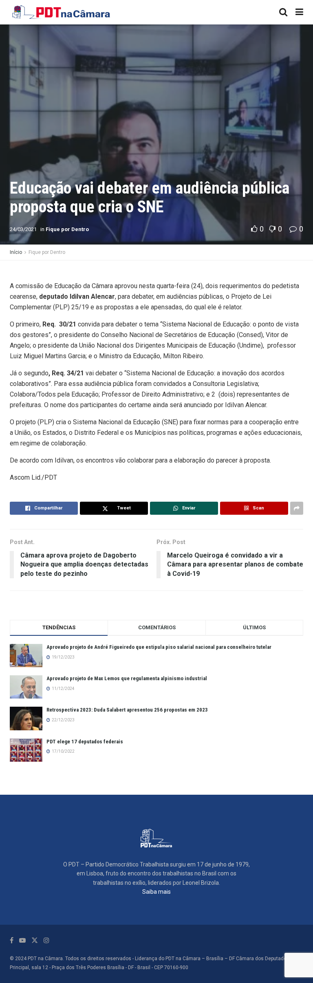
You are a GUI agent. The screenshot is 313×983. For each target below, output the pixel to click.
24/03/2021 (23, 229)
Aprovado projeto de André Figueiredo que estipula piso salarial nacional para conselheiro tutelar (158, 647)
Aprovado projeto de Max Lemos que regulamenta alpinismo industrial (126, 678)
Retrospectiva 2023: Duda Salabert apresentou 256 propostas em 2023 (127, 710)
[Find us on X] (34, 940)
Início (16, 252)
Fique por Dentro (67, 229)
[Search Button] (283, 12)
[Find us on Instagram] (46, 940)
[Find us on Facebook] (11, 940)
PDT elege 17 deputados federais (84, 741)
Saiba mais (156, 891)
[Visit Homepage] (61, 12)
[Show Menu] (299, 12)
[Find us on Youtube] (22, 940)
